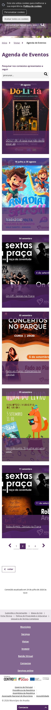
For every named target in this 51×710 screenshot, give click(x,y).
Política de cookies (32, 6)
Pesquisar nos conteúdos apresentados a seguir (22, 68)
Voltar (10, 569)
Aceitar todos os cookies (16, 18)
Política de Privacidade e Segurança (31, 616)
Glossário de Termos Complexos (25, 619)
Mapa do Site (36, 613)
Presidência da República (24, 690)
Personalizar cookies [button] (14, 12)
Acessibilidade (42, 696)
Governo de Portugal (24, 687)
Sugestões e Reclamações (16, 613)
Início (4, 42)
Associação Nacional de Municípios (17, 696)
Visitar (17, 42)
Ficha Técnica (6, 616)
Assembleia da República (24, 693)
